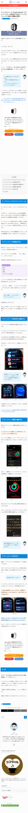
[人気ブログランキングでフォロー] (10, 806)
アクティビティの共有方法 (11, 189)
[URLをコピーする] (20, 710)
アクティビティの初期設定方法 (12, 182)
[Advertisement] (14, 156)
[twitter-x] (14, 745)
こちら (18, 689)
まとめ (6, 191)
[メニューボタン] (2, 2)
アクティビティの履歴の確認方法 (12, 186)
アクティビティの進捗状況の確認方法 (14, 184)
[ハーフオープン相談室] (14, 2)
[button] (7, 710)
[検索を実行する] (25, 717)
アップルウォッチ (6, 18)
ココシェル (22, 778)
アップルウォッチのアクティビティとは (14, 179)
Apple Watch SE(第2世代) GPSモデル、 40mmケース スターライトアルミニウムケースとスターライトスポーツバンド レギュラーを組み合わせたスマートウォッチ (13, 121)
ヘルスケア (15, 207)
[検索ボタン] (26, 2)
